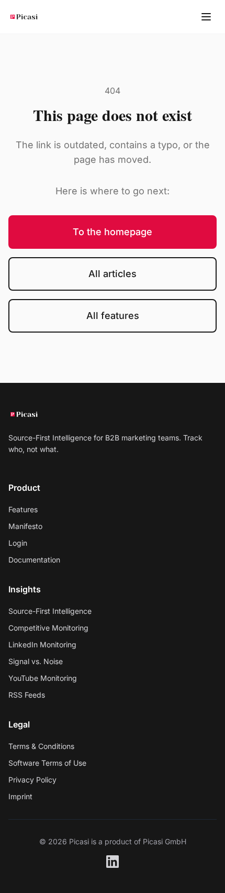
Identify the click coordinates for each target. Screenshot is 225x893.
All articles (112, 273)
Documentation (34, 559)
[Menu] (206, 16)
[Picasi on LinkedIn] (112, 861)
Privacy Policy (32, 779)
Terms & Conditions (41, 746)
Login (17, 542)
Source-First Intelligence (50, 611)
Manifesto (25, 526)
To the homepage (112, 231)
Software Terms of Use (47, 762)
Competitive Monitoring (48, 627)
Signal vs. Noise (35, 661)
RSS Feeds (26, 694)
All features (112, 315)
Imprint (20, 796)
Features (23, 509)
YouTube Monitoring (42, 678)
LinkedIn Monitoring (42, 644)
